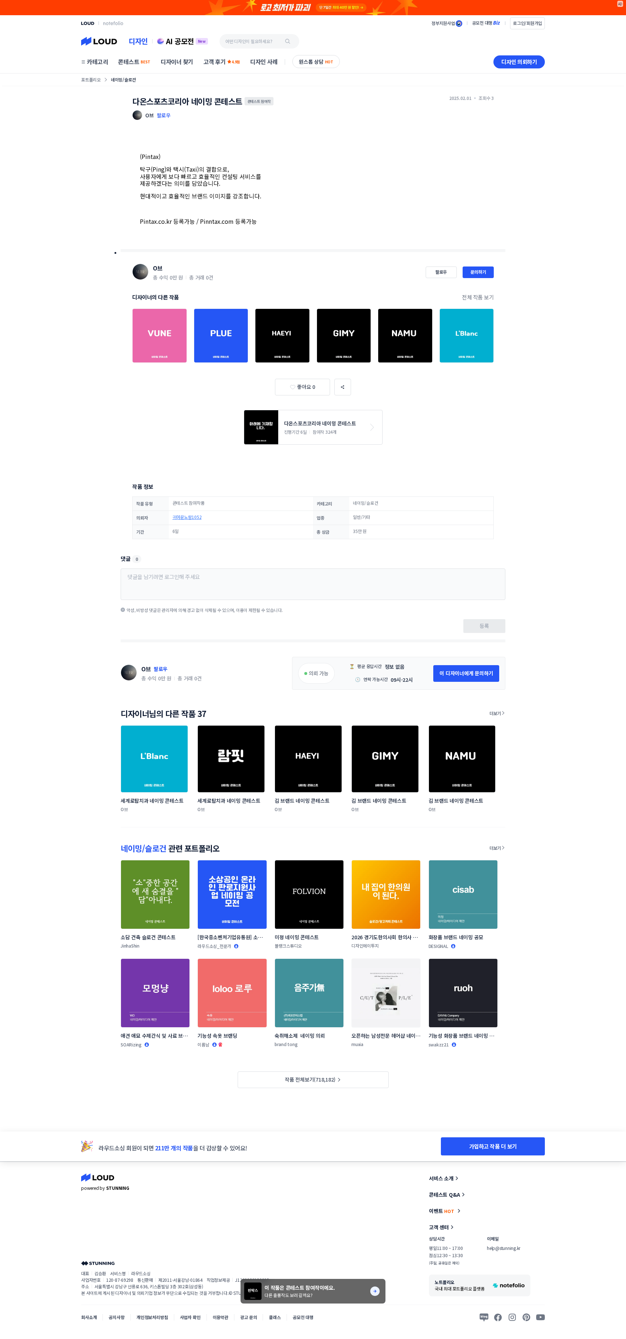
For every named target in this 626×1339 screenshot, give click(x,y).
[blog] (484, 1317)
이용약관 (220, 1317)
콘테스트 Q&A (444, 1194)
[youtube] (540, 1317)
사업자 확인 (190, 1317)
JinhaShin (130, 946)
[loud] (87, 23)
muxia (357, 1044)
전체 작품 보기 (478, 297)
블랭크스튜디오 (288, 946)
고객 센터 (439, 1227)
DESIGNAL (438, 946)
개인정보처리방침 (152, 1317)
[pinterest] (526, 1317)
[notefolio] (113, 23)
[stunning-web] (97, 1263)
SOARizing (131, 1044)
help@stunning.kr (503, 1248)
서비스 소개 (441, 1178)
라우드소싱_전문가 (214, 946)
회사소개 (89, 1317)
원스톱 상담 (316, 61)
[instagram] (512, 1317)
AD (620, 4)
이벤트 (441, 1210)
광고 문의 (248, 1317)
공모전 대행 (303, 1317)
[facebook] (498, 1317)
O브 (157, 268)
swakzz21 (439, 1044)
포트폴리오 (91, 79)
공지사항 (116, 1317)
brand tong (286, 1044)
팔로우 (164, 115)
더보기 (495, 713)
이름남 (203, 1044)
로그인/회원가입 (527, 23)
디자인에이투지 (365, 946)
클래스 (275, 1317)
